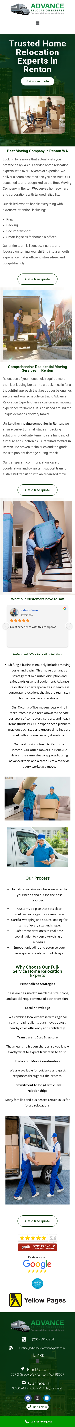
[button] (37, 23)
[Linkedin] (47, 1398)
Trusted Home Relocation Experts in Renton (37, 56)
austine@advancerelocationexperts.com (42, 1348)
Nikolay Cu (28, 610)
